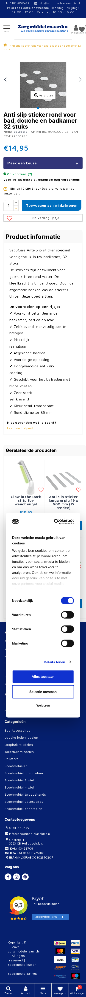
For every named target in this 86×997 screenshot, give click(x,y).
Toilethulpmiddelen (19, 752)
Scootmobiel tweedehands (25, 794)
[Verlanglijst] (82, 29)
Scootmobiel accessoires (24, 801)
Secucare (21, 131)
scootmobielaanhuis (23, 973)
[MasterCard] (61, 953)
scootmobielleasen (22, 964)
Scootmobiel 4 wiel (19, 787)
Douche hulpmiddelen (21, 737)
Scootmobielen (16, 766)
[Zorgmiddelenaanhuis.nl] (43, 28)
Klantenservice (16, 684)
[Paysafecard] (61, 978)
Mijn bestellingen (18, 711)
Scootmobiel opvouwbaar (24, 773)
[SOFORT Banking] (61, 970)
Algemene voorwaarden (23, 641)
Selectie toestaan (43, 575)
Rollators (11, 759)
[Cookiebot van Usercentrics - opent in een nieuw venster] (56, 405)
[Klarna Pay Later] (76, 970)
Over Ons (12, 677)
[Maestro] (76, 978)
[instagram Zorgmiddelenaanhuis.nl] (16, 877)
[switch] (67, 498)
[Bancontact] (76, 962)
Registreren (14, 704)
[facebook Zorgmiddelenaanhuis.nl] (8, 877)
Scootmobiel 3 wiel (19, 780)
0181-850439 (18, 3)
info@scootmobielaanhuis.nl (59, 3)
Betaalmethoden (18, 670)
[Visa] (76, 953)
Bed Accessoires (17, 730)
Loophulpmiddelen (19, 744)
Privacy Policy (16, 663)
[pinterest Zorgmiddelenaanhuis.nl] (25, 877)
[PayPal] (76, 945)
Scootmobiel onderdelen (23, 809)
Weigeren (43, 589)
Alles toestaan (43, 560)
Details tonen (54, 545)
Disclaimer (13, 655)
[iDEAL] (61, 945)
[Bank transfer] (61, 962)
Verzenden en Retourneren (26, 648)
